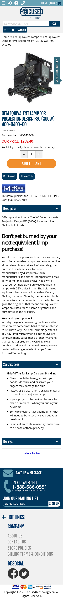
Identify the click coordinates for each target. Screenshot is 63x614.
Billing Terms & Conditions (30, 554)
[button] (58, 71)
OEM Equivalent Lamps (25, 37)
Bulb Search (16, 30)
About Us (15, 535)
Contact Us (17, 541)
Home (5, 37)
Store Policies (19, 548)
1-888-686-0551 (29, 487)
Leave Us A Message (28, 473)
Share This (27, 176)
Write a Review (8, 130)
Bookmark (9, 176)
